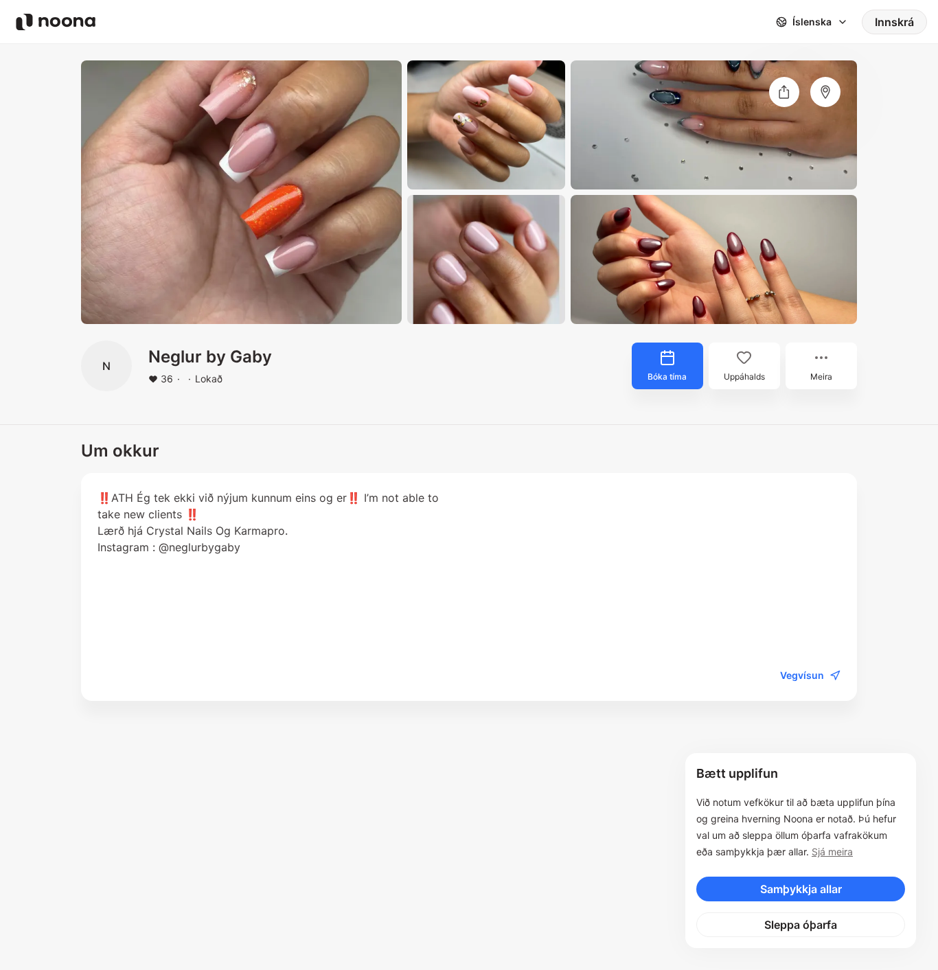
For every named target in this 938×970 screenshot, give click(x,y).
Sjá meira (832, 851)
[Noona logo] (55, 22)
